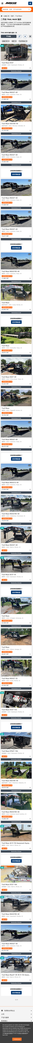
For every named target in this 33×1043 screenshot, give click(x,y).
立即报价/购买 (6, 97)
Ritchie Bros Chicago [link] (16, 553)
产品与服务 (5, 1017)
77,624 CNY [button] (5, 489)
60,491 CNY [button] (5, 654)
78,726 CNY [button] (5, 415)
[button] (8, 36)
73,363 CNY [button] (5, 162)
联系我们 (4, 1021)
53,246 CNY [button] (5, 685)
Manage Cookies (9, 1033)
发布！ (30, 3)
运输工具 (6, 16)
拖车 (12, 16)
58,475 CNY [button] (5, 446)
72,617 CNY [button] (5, 236)
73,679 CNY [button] (5, 521)
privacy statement (22, 1033)
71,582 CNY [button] (5, 278)
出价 (3, 68)
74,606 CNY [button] (5, 819)
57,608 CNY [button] (5, 99)
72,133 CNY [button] (5, 130)
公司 (2, 1014)
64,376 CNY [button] (5, 950)
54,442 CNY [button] (5, 384)
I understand (17, 1039)
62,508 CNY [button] (5, 623)
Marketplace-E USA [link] (16, 102)
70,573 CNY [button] (5, 787)
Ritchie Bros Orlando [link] (16, 71)
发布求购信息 (16, 174)
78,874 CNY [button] (5, 352)
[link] (16, 52)
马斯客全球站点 (9, 1010)
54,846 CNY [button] (5, 309)
